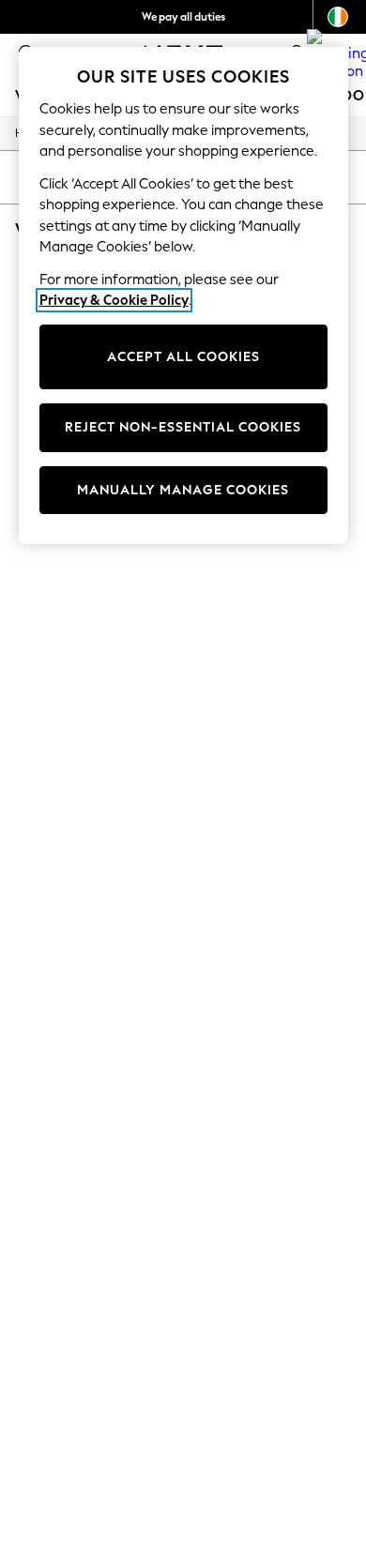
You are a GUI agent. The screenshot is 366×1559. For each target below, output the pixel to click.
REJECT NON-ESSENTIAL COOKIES (183, 427)
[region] (183, 295)
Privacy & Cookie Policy (114, 300)
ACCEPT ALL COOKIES (183, 357)
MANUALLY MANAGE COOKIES (183, 490)
